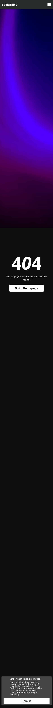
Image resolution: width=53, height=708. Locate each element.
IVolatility (9, 4)
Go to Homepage (26, 288)
